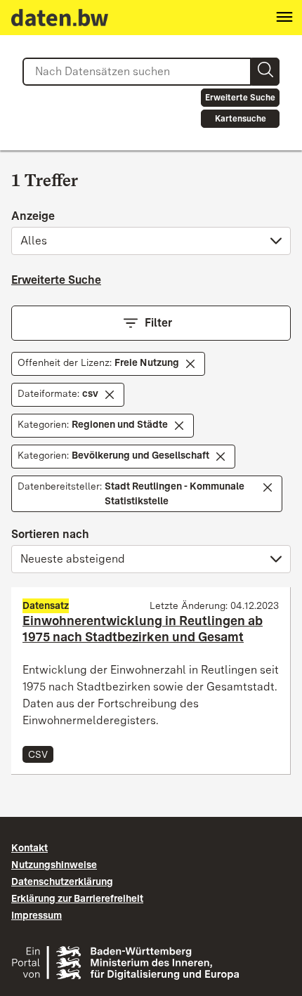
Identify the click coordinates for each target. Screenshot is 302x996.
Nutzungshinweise (54, 864)
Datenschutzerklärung (62, 881)
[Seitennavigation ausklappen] (284, 17)
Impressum (36, 915)
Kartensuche (240, 119)
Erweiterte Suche (240, 98)
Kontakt (29, 847)
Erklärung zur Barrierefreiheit (77, 898)
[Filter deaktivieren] (190, 363)
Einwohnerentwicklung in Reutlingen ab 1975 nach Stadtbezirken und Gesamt (142, 628)
